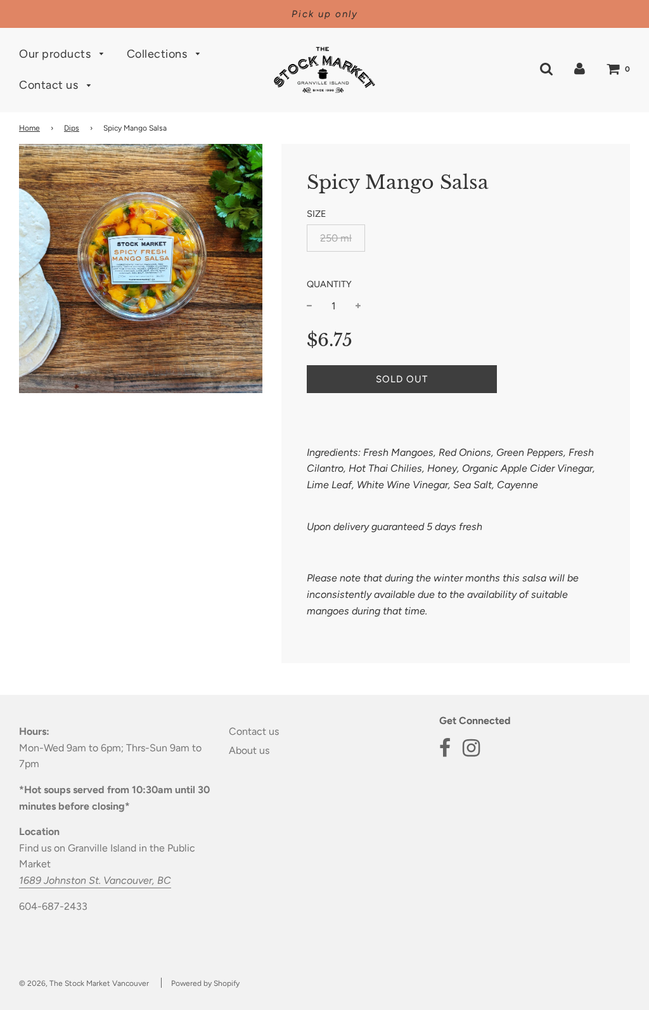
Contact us (50, 85)
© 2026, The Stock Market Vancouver (84, 983)
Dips (71, 128)
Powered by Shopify (205, 983)
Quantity (329, 284)
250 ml (336, 238)
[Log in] (579, 69)
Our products (56, 54)
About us (249, 750)
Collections (158, 54)
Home (29, 128)
